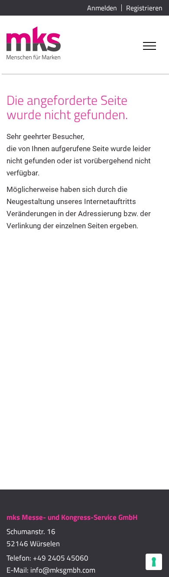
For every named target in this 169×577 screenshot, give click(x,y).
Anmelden (102, 8)
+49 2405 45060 (60, 558)
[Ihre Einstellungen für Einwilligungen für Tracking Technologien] (154, 562)
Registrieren (144, 8)
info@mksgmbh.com (62, 570)
